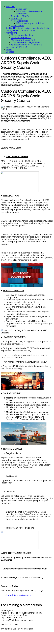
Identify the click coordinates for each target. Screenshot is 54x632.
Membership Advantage (22, 35)
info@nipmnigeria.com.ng (19, 595)
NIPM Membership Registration (25, 42)
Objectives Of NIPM (20, 16)
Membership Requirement (23, 40)
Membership (12, 33)
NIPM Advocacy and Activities (30, 23)
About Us (10, 6)
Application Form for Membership (26, 45)
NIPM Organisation (19, 21)
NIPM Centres (17, 25)
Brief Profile (16, 18)
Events (9, 49)
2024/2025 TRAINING (16, 47)
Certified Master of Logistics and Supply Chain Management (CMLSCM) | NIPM (27, 29)
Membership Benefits (21, 37)
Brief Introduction (19, 9)
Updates (10, 52)
